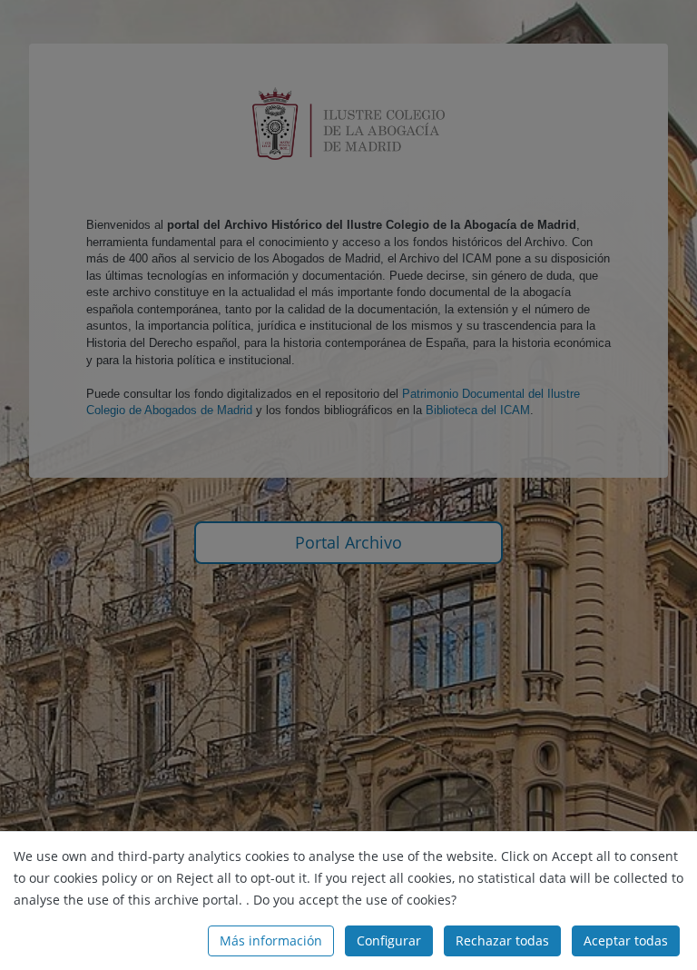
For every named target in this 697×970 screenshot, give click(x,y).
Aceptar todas (626, 940)
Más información (271, 940)
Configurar (389, 940)
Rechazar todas (502, 940)
